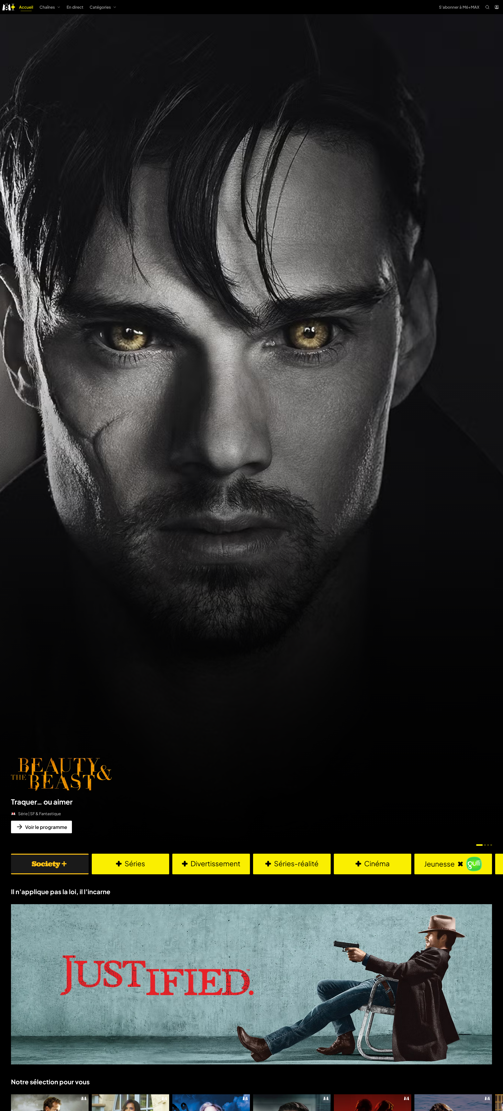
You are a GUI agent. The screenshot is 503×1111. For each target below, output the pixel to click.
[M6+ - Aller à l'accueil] (8, 7)
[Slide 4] (491, 845)
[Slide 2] (485, 845)
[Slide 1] (479, 845)
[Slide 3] (488, 845)
